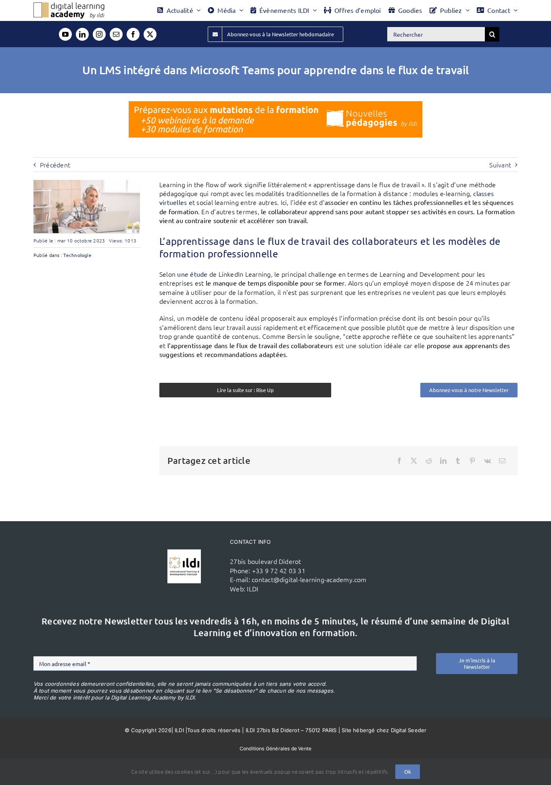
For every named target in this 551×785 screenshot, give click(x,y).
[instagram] (99, 34)
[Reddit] (429, 460)
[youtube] (65, 34)
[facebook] (133, 34)
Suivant (500, 164)
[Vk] (487, 460)
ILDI (252, 588)
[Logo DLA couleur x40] (68, 5)
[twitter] (150, 34)
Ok (407, 771)
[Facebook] (399, 460)
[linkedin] (82, 34)
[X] (414, 460)
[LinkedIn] (443, 460)
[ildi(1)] (184, 552)
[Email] (502, 460)
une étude (192, 274)
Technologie (77, 255)
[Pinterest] (472, 460)
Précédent (55, 164)
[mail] (116, 34)
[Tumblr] (458, 460)
